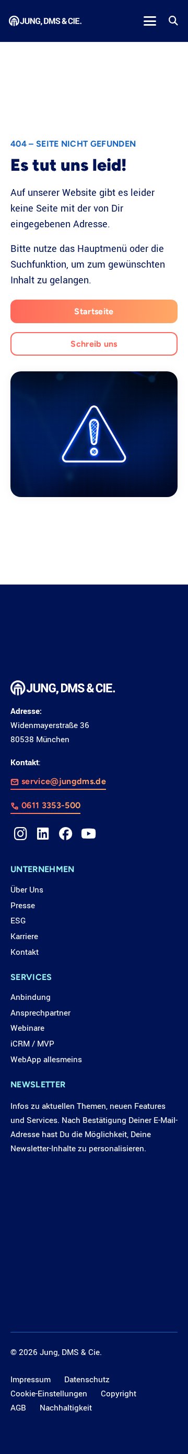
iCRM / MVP (32, 1044)
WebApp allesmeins (46, 1059)
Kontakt (24, 952)
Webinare (27, 1028)
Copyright (118, 1394)
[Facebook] (66, 834)
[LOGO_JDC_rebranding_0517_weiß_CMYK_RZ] (45, 21)
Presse (22, 905)
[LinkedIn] (43, 834)
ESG (18, 921)
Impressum (30, 1379)
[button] (149, 21)
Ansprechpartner (40, 1013)
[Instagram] (20, 834)
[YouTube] (88, 834)
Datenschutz (87, 1379)
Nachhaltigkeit (66, 1408)
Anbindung (30, 997)
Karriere (24, 936)
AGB (18, 1408)
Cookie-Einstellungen (48, 1394)
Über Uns (26, 890)
